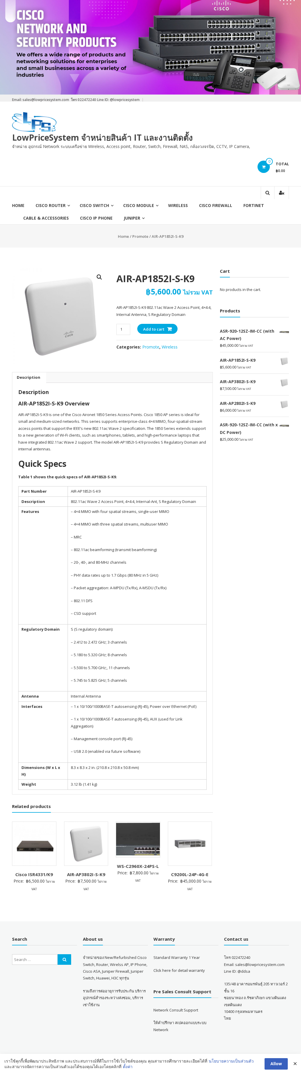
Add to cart (153, 329)
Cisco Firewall (215, 205)
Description (28, 377)
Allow (276, 1063)
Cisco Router (51, 205)
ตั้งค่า (128, 1066)
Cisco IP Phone (96, 218)
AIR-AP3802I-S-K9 (86, 874)
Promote (140, 236)
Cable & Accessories (46, 218)
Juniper (132, 218)
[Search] (64, 959)
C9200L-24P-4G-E (189, 874)
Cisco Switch (94, 205)
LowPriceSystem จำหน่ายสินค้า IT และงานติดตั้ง (102, 137)
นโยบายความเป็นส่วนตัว (231, 1061)
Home (18, 205)
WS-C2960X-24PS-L (138, 866)
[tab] (28, 377)
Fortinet (253, 205)
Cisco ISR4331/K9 (34, 874)
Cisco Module (138, 205)
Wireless (178, 205)
